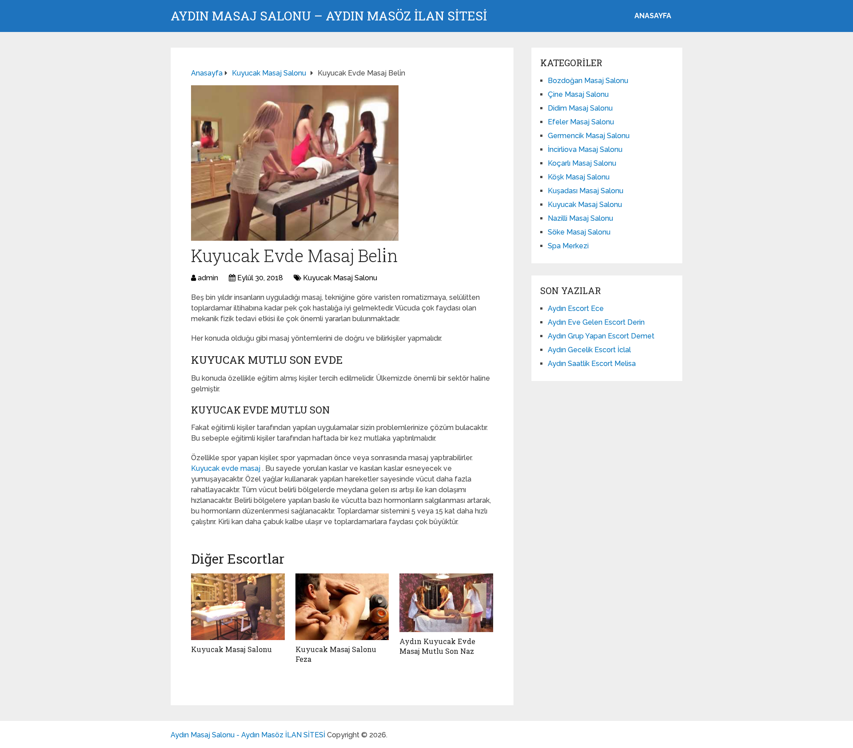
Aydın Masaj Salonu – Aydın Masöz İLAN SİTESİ (329, 16)
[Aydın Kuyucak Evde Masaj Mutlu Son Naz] (446, 602)
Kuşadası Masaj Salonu (585, 191)
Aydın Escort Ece (576, 308)
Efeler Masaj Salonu (581, 122)
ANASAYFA (652, 16)
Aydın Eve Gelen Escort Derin (596, 322)
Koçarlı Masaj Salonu (582, 163)
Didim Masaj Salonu (580, 108)
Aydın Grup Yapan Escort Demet (601, 336)
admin (208, 278)
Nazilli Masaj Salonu (580, 218)
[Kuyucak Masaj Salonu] (238, 606)
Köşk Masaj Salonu (579, 177)
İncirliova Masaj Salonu (585, 149)
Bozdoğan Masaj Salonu (588, 80)
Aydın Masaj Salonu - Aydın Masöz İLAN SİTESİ (248, 735)
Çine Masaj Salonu (578, 94)
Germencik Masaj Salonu (589, 135)
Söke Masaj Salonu (579, 232)
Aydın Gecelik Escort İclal (589, 350)
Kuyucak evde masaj (226, 468)
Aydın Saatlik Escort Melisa (592, 363)
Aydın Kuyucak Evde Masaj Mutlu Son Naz (437, 646)
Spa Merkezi (568, 246)
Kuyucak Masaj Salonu (340, 278)
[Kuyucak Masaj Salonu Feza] (342, 606)
